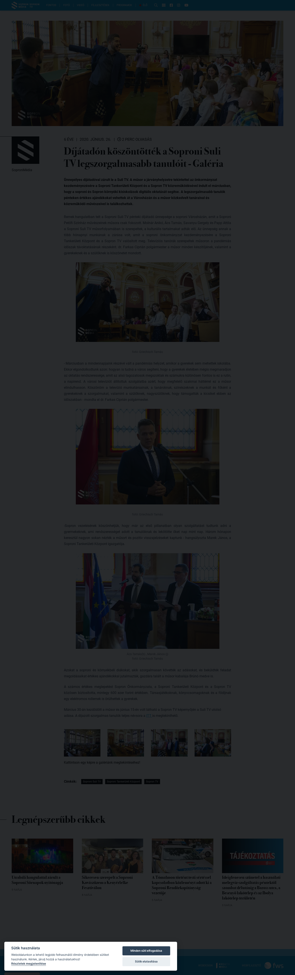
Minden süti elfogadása (146, 950)
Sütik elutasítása (146, 961)
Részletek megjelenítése (28, 963)
